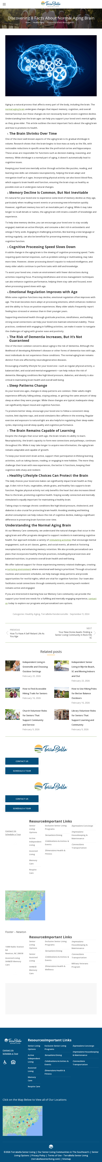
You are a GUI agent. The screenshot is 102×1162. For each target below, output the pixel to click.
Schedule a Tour (13, 834)
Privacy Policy (38, 1155)
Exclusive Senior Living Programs (56, 827)
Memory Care (33, 862)
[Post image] (12, 665)
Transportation (79, 846)
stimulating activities (60, 539)
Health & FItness (55, 852)
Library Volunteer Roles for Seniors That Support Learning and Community (84, 717)
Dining (53, 835)
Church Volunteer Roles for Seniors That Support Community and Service (35, 717)
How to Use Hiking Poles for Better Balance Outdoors (84, 693)
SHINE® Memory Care (33, 970)
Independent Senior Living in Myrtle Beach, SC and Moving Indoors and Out (83, 669)
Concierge (82, 825)
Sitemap (66, 1158)
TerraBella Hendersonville (54, 614)
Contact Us (10, 831)
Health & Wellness (55, 968)
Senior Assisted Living (33, 957)
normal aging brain (15, 109)
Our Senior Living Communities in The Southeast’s (63, 1152)
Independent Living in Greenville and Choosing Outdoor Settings (35, 667)
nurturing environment (19, 569)
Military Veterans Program (80, 965)
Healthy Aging (32, 614)
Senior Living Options (33, 829)
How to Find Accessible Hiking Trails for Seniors (35, 691)
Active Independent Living (35, 841)
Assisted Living (33, 853)
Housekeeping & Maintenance (80, 835)
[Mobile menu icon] (4, 4)
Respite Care (33, 871)
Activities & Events (57, 843)
